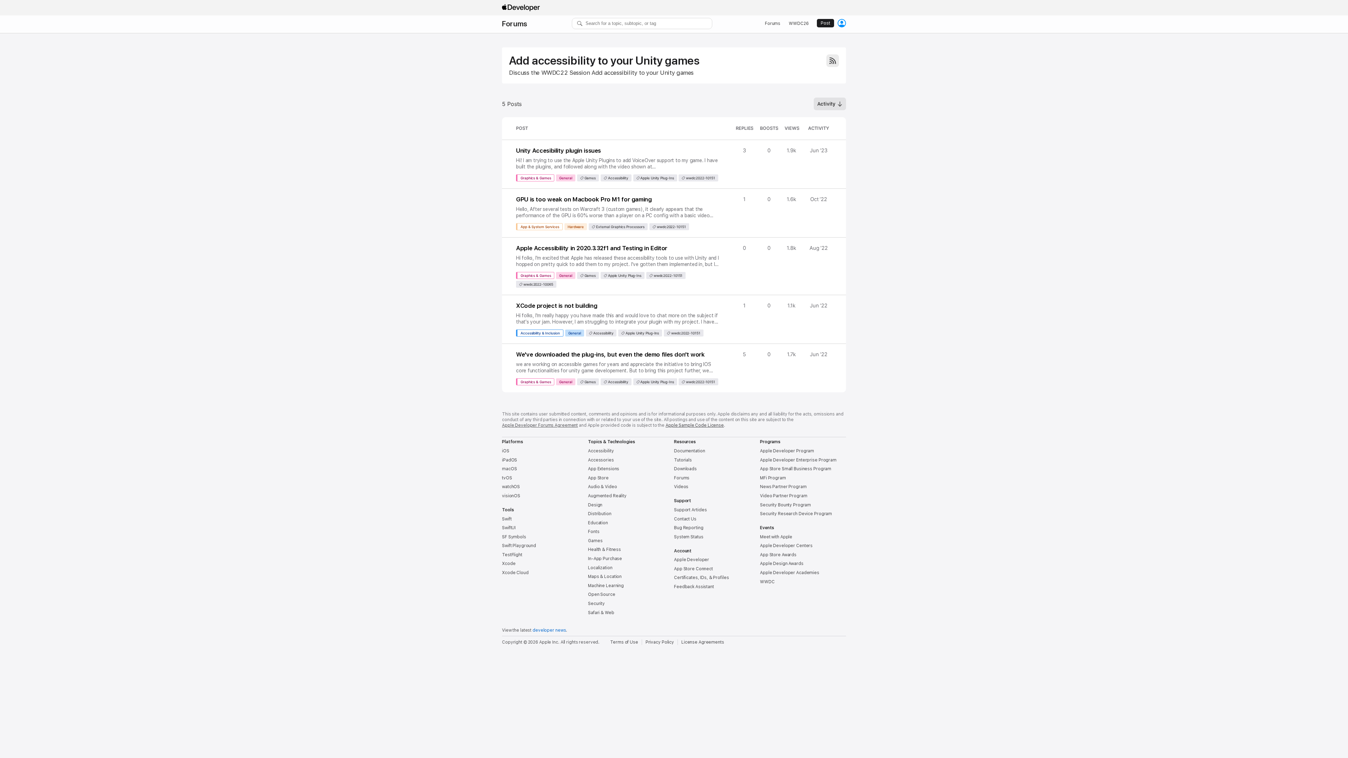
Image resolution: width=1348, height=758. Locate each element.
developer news (549, 630)
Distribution (600, 513)
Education (598, 522)
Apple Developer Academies (789, 572)
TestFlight (512, 554)
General (565, 178)
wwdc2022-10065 (537, 284)
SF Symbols (514, 536)
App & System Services (540, 227)
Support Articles (690, 509)
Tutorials (683, 460)
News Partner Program (783, 486)
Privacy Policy (660, 642)
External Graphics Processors (620, 227)
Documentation (689, 450)
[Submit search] (580, 23)
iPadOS (509, 460)
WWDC (767, 581)
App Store (598, 478)
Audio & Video (602, 486)
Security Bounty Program (785, 505)
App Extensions (603, 468)
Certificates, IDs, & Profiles (701, 577)
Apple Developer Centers (786, 545)
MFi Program (773, 478)
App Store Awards (778, 554)
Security (596, 603)
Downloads (685, 468)
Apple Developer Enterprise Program (798, 460)
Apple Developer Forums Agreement (540, 425)
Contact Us (685, 519)
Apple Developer (691, 559)
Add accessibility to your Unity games (604, 60)
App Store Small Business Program (795, 468)
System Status (688, 536)
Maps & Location (605, 576)
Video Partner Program (783, 495)
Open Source (601, 594)
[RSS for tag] (832, 60)
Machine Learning (606, 585)
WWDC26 (798, 23)
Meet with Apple (776, 536)
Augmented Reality (607, 495)
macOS (509, 468)
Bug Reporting (688, 527)
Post (825, 23)
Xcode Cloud (515, 572)
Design (595, 505)
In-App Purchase (605, 558)
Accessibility (617, 178)
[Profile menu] (842, 23)
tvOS (507, 478)
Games (589, 178)
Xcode (508, 563)
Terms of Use (624, 642)
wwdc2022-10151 (700, 178)
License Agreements (702, 642)
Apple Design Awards (782, 563)
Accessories (601, 460)
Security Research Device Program (796, 513)
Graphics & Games (536, 178)
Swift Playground (519, 545)
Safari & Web (601, 612)
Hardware (576, 227)
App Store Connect (693, 568)
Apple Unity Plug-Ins (657, 178)
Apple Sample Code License (695, 425)
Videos (681, 486)
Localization (600, 567)
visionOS (511, 495)
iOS (505, 450)
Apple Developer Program (787, 450)
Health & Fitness (604, 549)
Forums (514, 24)
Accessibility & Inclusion (540, 333)
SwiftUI (509, 527)
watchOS (511, 486)
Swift (506, 519)
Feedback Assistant (694, 586)
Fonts (593, 531)
